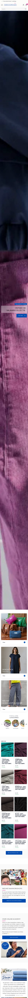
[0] (26, 4)
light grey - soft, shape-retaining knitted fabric (6, 788)
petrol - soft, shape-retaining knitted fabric (7, 842)
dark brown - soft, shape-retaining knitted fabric (6, 816)
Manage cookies (19, 995)
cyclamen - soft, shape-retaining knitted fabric (20, 842)
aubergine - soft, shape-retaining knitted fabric (20, 761)
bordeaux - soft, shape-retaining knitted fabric (20, 788)
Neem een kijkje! (14, 937)
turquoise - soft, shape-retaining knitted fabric (6, 761)
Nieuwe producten (13, 852)
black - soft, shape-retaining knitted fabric (20, 815)
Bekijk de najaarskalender (14, 900)
